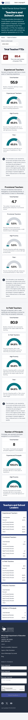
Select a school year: (7, 41)
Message (6, 677)
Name (5, 665)
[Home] (5, 2)
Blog (2, 656)
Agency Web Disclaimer (8, 650)
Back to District (12, 37)
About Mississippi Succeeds (9, 653)
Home (3, 37)
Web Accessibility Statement (9, 647)
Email (5, 671)
